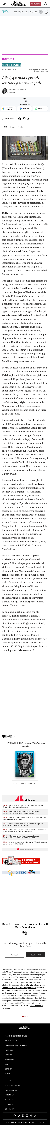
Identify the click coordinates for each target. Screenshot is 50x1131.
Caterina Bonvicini (17, 90)
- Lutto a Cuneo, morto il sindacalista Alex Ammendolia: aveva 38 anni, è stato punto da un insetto (24, 831)
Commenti (9, 119)
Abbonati (35, 4)
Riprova (25, 1016)
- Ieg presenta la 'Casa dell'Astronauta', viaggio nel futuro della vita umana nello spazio (23, 806)
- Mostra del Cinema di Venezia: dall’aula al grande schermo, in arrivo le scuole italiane (23, 824)
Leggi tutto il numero (24, 783)
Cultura (8, 59)
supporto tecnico (36, 1005)
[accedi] (45, 3)
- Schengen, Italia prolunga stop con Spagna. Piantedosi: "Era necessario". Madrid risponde (21, 812)
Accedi (14, 955)
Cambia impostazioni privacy (17, 1045)
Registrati (35, 955)
